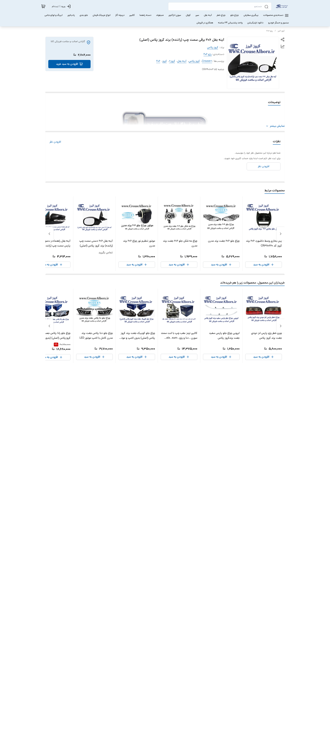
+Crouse (207, 61)
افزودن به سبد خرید (67, 64)
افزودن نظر (55, 142)
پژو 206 (269, 30)
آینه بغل (181, 61)
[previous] (281, 234)
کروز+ (172, 61)
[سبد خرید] (43, 6)
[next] (49, 234)
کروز (164, 61)
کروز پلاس (212, 47)
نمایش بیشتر (277, 126)
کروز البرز (281, 30)
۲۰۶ (158, 61)
